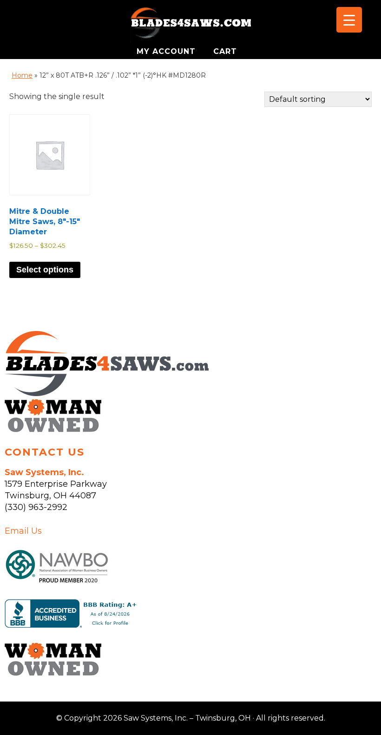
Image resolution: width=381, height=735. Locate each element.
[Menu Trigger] (349, 20)
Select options (44, 269)
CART (225, 51)
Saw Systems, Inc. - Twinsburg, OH (190, 25)
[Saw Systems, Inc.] (107, 393)
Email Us (23, 531)
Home (22, 75)
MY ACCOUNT (167, 51)
